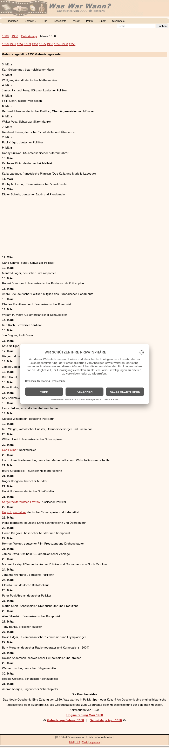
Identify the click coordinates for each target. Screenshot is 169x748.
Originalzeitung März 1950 (84, 715)
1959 (72, 44)
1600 (77, 742)
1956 (50, 44)
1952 (20, 44)
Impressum (94, 742)
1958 (64, 44)
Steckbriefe (118, 21)
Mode (85, 742)
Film (44, 21)
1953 (27, 44)
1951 (12, 44)
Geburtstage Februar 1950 (65, 720)
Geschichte (60, 21)
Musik (76, 21)
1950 (15, 36)
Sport (103, 21)
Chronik (29, 21)
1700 (71, 742)
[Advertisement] (84, 226)
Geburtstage (29, 36)
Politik (89, 21)
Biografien (12, 21)
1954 (35, 44)
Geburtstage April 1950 (106, 720)
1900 (5, 36)
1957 (57, 44)
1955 (42, 44)
